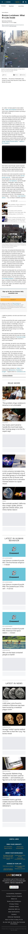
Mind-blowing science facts (20, 868)
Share (5, 74)
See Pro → (18, 1)
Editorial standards (14, 917)
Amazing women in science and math (20, 856)
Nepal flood (11, 5)
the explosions (13, 180)
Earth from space (20, 846)
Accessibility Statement (14, 893)
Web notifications (14, 911)
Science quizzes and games (8, 866)
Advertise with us (14, 909)
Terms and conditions (14, 901)
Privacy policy (14, 904)
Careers (14, 914)
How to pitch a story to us (14, 919)
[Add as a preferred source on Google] (14, 887)
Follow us (16, 74)
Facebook (18, 370)
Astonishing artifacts (20, 848)
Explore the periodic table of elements (8, 859)
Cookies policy (14, 906)
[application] (14, 154)
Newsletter (23, 74)
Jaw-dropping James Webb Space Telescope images (8, 856)
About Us (14, 898)
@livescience (12, 370)
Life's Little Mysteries (8, 846)
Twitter (18, 368)
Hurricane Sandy (21, 337)
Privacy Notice (17, 304)
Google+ (4, 371)
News (15, 22)
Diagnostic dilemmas (8, 848)
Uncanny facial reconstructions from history (20, 859)
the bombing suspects (7, 278)
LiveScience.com (21, 371)
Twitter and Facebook (10, 109)
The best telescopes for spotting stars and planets (8, 869)
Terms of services (15, 303)
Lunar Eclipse (21, 5)
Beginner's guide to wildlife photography (20, 867)
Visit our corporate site (16, 882)
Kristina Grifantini (7, 21)
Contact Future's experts (14, 896)
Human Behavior (5, 12)
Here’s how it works (12, 26)
